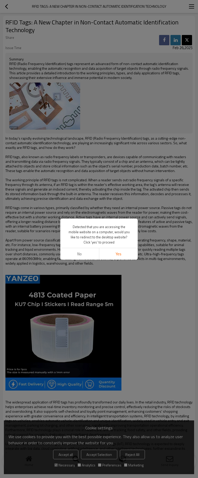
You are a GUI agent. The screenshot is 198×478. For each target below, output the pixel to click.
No (79, 254)
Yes (118, 254)
